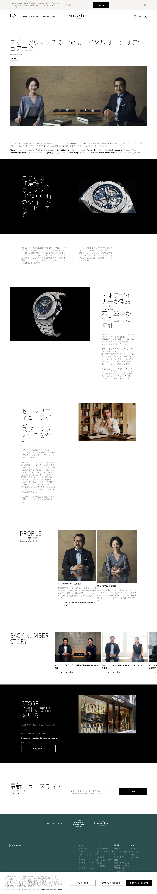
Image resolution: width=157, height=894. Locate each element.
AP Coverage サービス (103, 860)
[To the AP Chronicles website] (55, 823)
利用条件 (117, 849)
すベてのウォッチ (85, 849)
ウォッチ (24, 16)
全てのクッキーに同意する (139, 883)
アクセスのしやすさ (120, 871)
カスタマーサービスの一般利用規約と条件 (122, 867)
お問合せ (99, 863)
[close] (145, 5)
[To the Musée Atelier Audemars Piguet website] (78, 823)
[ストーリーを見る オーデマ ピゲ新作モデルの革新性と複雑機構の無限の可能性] (78, 647)
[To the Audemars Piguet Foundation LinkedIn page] (102, 824)
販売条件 (117, 860)
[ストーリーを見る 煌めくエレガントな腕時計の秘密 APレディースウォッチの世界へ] (125, 647)
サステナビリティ (137, 858)
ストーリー (45, 16)
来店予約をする (38, 749)
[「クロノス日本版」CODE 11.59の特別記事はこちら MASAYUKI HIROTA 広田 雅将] (77, 555)
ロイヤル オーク (84, 860)
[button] (135, 16)
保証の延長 (100, 857)
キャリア (134, 849)
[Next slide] (150, 646)
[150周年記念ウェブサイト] (13, 16)
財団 (132, 855)
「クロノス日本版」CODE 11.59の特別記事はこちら (79, 603)
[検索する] (135, 16)
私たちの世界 (33, 16)
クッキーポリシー (120, 857)
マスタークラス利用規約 (122, 863)
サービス (54, 16)
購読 (133, 791)
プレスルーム (135, 852)
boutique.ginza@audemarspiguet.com (39, 738)
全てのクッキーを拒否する (111, 883)
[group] (117, 566)
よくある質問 (101, 866)
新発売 (81, 852)
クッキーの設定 (82, 883)
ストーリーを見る (67, 672)
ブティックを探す (102, 849)
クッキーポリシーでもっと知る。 (52, 890)
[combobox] (79, 5)
